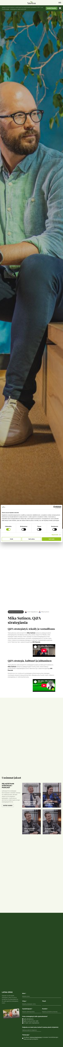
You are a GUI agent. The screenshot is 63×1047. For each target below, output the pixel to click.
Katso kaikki (7, 805)
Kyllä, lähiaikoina (28, 1019)
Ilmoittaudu (51, 8)
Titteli (44, 1001)
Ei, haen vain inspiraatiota (31, 1023)
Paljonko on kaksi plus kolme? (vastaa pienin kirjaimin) (40, 1027)
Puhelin (45, 1009)
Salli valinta (31, 539)
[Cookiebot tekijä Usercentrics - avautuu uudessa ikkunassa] (54, 507)
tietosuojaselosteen (36, 1037)
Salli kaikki (51, 539)
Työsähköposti (27, 1009)
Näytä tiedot (55, 534)
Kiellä (11, 539)
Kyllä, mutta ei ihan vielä (31, 1021)
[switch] (24, 529)
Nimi (24, 993)
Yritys (24, 1001)
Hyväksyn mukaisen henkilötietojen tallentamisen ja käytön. (41, 1038)
